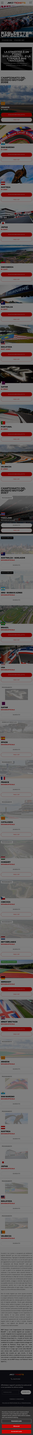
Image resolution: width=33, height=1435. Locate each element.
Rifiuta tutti (16, 1426)
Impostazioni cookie (16, 1421)
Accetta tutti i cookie (16, 1431)
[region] (16, 1421)
